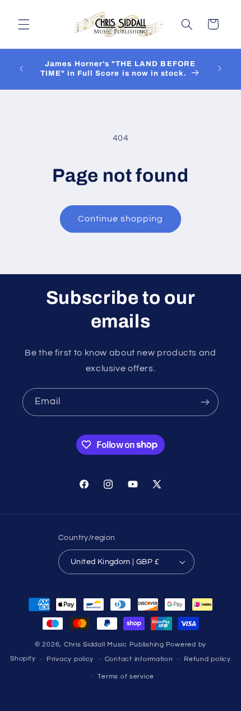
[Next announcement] (219, 69)
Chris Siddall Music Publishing (114, 644)
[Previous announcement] (21, 69)
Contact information (139, 659)
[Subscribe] (205, 401)
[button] (23, 24)
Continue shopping (121, 218)
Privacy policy (70, 659)
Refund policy (207, 659)
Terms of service (126, 676)
